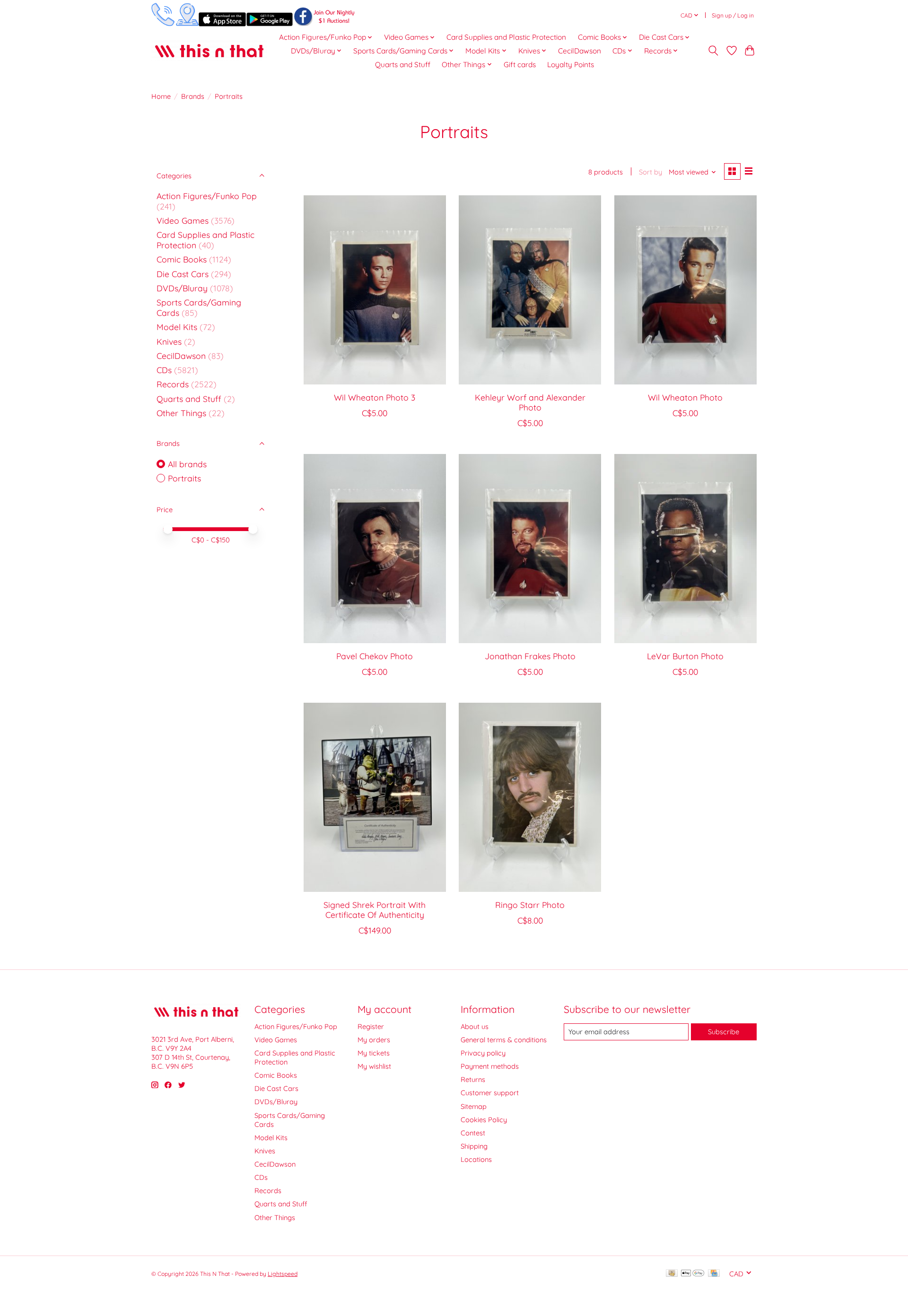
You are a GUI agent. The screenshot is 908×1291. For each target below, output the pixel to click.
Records (173, 384)
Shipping (474, 1146)
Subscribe (723, 1031)
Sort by (650, 171)
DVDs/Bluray (182, 288)
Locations (476, 1159)
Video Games (183, 220)
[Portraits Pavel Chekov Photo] (375, 548)
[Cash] (672, 1273)
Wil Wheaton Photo (685, 397)
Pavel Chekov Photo (374, 656)
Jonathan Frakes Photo (530, 656)
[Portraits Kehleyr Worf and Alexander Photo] (530, 289)
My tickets (374, 1052)
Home (161, 96)
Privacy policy (483, 1052)
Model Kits (177, 327)
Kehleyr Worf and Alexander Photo (530, 402)
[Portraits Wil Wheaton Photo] (685, 289)
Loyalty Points (570, 64)
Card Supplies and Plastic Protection (506, 37)
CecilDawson (579, 50)
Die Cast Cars (183, 274)
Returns (473, 1079)
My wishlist (374, 1066)
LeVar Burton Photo (685, 656)
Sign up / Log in (733, 15)
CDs (164, 370)
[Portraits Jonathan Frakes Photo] (530, 548)
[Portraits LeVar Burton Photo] (685, 548)
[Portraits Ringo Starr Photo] (530, 797)
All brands (187, 464)
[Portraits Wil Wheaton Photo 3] (375, 289)
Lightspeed (282, 1273)
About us (475, 1026)
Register (371, 1026)
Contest (473, 1132)
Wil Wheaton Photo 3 (374, 397)
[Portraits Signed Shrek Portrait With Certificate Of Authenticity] (375, 797)
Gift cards (520, 64)
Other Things (181, 413)
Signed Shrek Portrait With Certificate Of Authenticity (374, 909)
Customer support (490, 1092)
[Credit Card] (714, 1273)
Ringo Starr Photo (530, 904)
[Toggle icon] (713, 50)
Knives (169, 341)
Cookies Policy (484, 1119)
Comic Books (182, 259)
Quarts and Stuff (402, 64)
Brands (192, 96)
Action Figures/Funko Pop (207, 196)
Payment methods (490, 1066)
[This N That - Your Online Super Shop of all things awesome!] (209, 51)
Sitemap (474, 1106)
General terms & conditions (504, 1039)
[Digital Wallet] (692, 1273)
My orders (374, 1039)
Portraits (184, 478)
